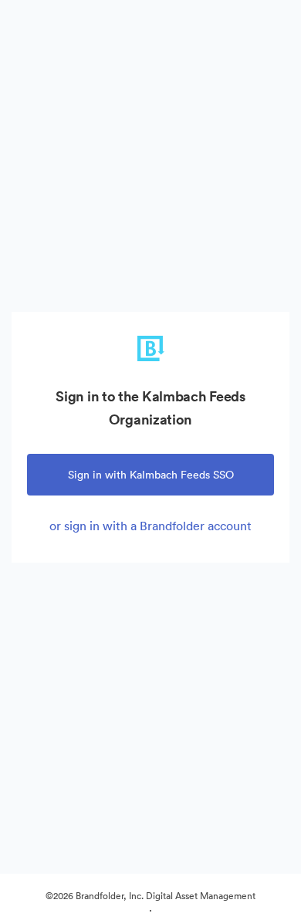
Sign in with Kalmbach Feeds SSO (151, 475)
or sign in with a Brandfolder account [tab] (150, 525)
